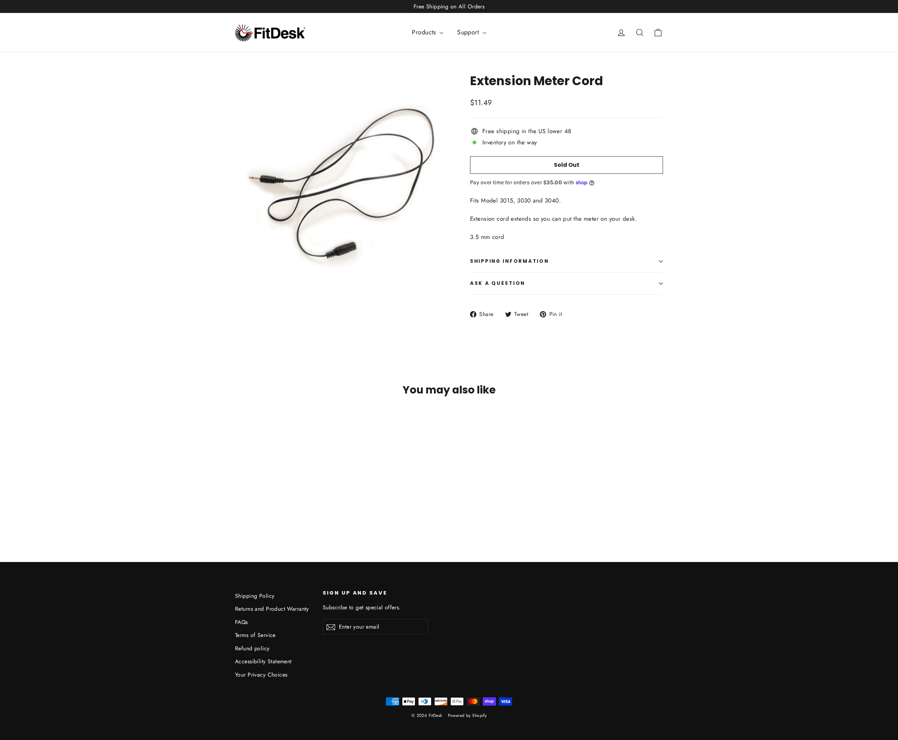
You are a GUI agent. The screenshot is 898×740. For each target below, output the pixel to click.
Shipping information (509, 261)
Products (425, 32)
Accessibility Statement (263, 661)
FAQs (241, 622)
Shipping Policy (254, 596)
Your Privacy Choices (261, 675)
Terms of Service (255, 635)
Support (469, 32)
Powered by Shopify (467, 715)
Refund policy (252, 648)
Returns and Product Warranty (272, 609)
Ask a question (497, 283)
